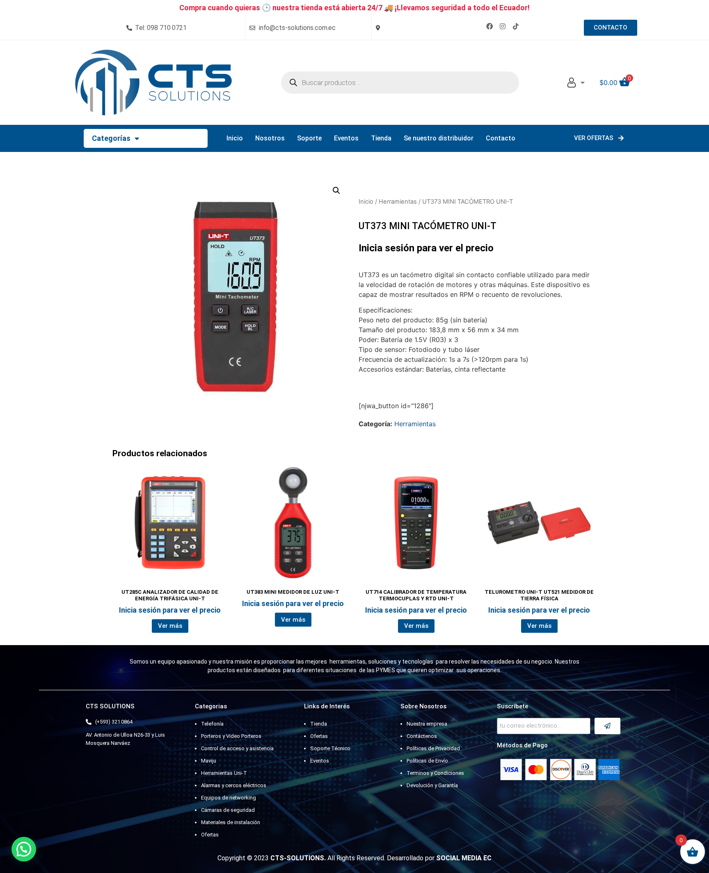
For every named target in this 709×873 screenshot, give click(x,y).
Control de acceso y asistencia (237, 748)
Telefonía (212, 724)
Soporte (309, 138)
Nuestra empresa (427, 724)
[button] (336, 190)
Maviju (208, 761)
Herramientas (398, 201)
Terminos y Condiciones (435, 773)
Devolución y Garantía (432, 785)
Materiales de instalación (230, 822)
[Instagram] (502, 26)
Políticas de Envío (427, 761)
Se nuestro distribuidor (438, 138)
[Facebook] (489, 26)
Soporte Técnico (330, 748)
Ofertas (210, 835)
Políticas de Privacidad (433, 748)
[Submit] (607, 726)
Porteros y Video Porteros (231, 736)
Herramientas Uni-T (224, 773)
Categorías (111, 138)
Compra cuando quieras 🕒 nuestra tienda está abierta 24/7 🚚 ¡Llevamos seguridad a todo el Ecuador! (354, 7)
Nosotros (270, 138)
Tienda (381, 138)
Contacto (500, 138)
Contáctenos (422, 736)
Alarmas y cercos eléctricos (233, 785)
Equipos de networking (228, 798)
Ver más (170, 625)
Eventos (346, 138)
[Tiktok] (515, 26)
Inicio (234, 138)
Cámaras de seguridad (228, 810)
